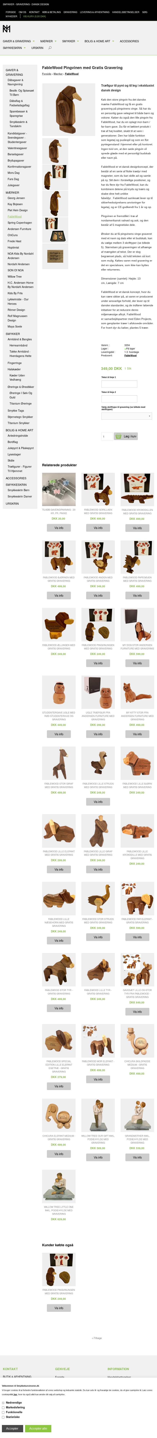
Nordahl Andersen (19, 264)
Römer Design (16, 310)
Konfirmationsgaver (19, 166)
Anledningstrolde (18, 435)
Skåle (11, 460)
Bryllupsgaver (16, 160)
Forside (11, 12)
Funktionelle (14, 1412)
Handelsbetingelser (125, 12)
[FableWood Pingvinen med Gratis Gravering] (56, 151)
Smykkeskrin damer (20, 496)
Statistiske (13, 1417)
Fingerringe (15, 363)
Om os (22, 12)
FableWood (15, 216)
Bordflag (13, 442)
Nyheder (11, 16)
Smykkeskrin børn (18, 490)
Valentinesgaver (17, 148)
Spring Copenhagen (20, 222)
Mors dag (14, 173)
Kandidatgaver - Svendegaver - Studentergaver (17, 137)
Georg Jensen (16, 198)
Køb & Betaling (51, 12)
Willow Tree (15, 276)
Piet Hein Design (18, 210)
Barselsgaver (16, 154)
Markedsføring (15, 1407)
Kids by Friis (15, 293)
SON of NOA (16, 270)
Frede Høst (14, 241)
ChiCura (13, 235)
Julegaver (14, 185)
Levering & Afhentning (94, 12)
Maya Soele (15, 326)
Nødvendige (14, 1402)
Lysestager (14, 454)
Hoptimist (13, 247)
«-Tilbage (97, 1338)
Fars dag (13, 179)
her (15, 1394)
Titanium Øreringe (21, 403)
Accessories (129, 41)
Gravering (70, 12)
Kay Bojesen (15, 204)
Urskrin (37, 48)
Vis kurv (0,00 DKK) (34, 16)
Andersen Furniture (19, 229)
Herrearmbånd (18, 345)
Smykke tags (16, 410)
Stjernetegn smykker (20, 417)
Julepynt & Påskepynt (21, 448)
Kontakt (34, 12)
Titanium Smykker (18, 423)
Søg (144, 12)
